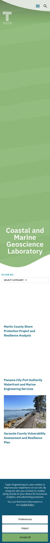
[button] (38, 6)
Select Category (14, 280)
